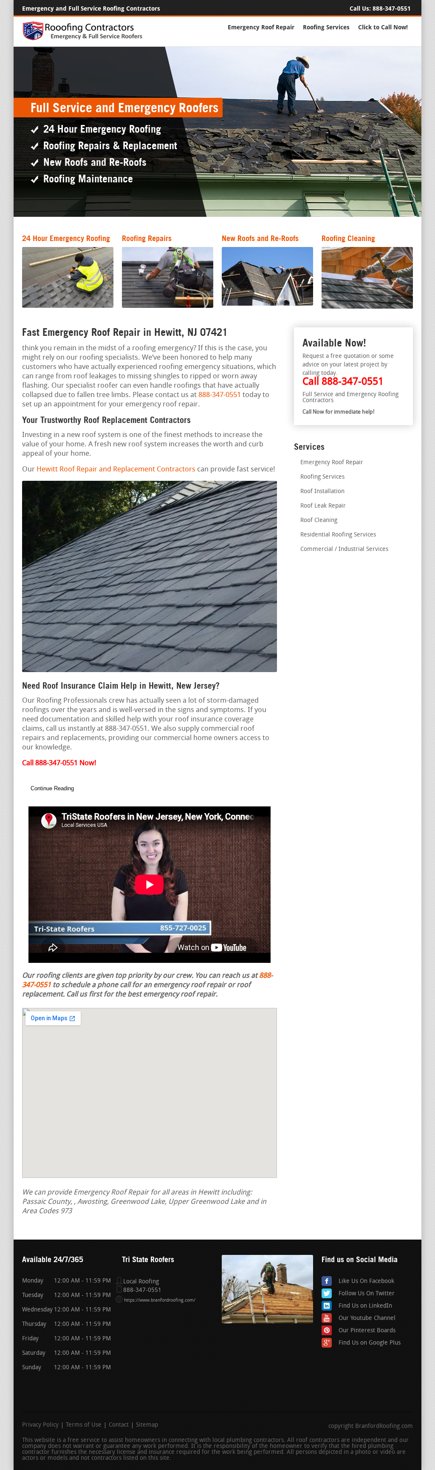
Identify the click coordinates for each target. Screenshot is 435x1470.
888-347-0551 (392, 9)
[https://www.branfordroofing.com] (86, 39)
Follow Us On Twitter (367, 1294)
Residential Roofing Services (338, 535)
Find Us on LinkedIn (365, 1306)
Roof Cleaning (318, 520)
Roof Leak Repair (323, 506)
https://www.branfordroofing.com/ (159, 1300)
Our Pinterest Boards (367, 1331)
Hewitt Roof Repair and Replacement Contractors (116, 469)
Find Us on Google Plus (370, 1343)
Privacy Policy (40, 1425)
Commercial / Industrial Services (344, 549)
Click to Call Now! (383, 27)
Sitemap (147, 1425)
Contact (119, 1425)
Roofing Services (326, 27)
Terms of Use (84, 1425)
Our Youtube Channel (367, 1318)
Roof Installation (322, 491)
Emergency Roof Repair (261, 27)
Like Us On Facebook (366, 1281)
